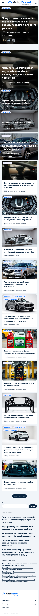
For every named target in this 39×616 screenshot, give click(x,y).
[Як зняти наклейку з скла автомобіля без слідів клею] (19, 469)
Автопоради (6, 8)
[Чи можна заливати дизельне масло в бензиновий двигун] (19, 371)
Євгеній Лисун (6, 568)
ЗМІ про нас (14, 613)
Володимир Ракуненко (8, 576)
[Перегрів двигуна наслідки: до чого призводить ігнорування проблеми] (19, 25)
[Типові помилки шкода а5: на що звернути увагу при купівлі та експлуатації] (19, 146)
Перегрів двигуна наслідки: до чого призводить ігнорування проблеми (17, 527)
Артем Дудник (6, 572)
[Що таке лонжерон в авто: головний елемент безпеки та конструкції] (19, 403)
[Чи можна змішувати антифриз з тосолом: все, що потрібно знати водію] (19, 338)
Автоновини (7, 296)
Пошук (4, 503)
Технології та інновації (10, 299)
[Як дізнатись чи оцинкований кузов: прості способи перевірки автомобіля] (19, 121)
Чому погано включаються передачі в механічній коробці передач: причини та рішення (18, 519)
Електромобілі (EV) (20, 296)
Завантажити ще (19, 496)
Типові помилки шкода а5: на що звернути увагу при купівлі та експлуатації (16, 543)
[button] (3, 3)
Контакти (5, 613)
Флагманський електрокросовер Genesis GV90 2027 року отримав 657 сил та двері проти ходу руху (18, 552)
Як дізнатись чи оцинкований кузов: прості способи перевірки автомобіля (18, 534)
